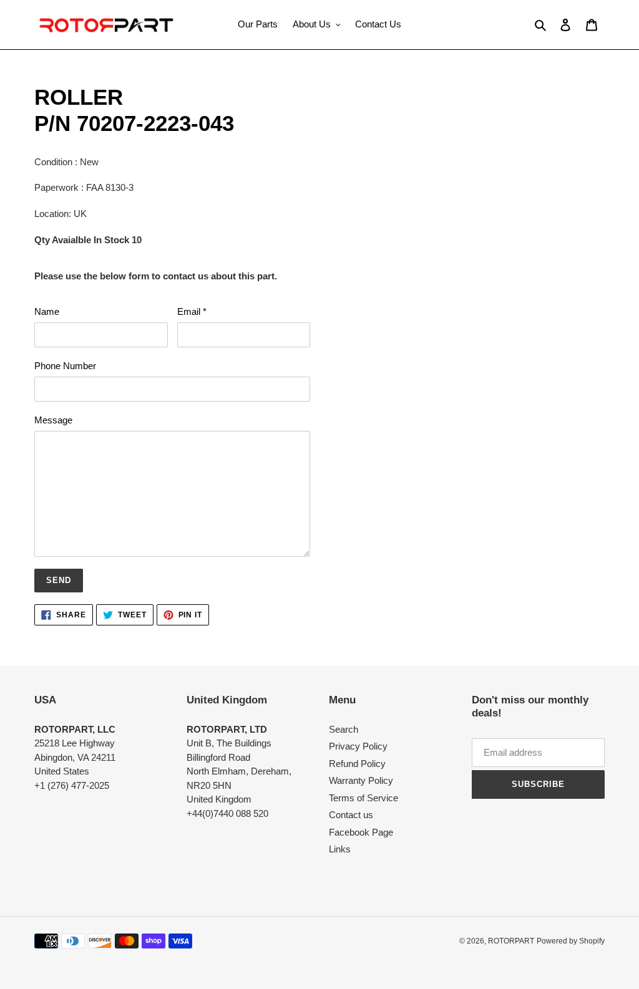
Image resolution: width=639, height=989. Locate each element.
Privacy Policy (358, 746)
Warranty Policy (361, 780)
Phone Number (65, 365)
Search (343, 729)
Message (53, 420)
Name (46, 311)
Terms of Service (363, 798)
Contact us (351, 814)
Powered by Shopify (571, 941)
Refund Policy (357, 763)
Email (192, 311)
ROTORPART (511, 941)
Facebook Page (361, 832)
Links (340, 849)
